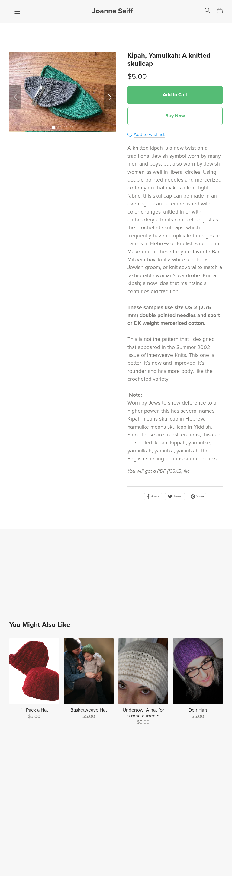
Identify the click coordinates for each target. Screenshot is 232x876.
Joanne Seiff (112, 11)
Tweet (177, 496)
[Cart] (222, 11)
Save (199, 496)
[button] (15, 97)
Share (155, 496)
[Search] (207, 10)
